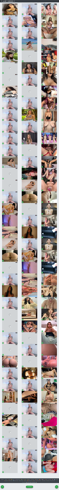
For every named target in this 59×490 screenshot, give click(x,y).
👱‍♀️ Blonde (29, 479)
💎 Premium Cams (15, 480)
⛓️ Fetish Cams (21, 480)
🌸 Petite (43, 479)
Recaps (30, 482)
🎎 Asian (2, 479)
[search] (56, 486)
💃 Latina (9, 479)
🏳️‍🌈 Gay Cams (6, 480)
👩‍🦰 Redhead (36, 479)
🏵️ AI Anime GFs (29, 480)
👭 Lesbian (49, 479)
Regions (27, 482)
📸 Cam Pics (48, 480)
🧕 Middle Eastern (17, 479)
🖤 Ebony (5, 479)
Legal (36, 482)
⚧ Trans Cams (11, 480)
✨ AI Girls (25, 480)
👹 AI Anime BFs (38, 480)
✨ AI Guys (34, 480)
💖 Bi (52, 479)
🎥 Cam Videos (44, 480)
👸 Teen (26, 479)
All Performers (33, 482)
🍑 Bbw (40, 479)
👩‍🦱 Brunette (32, 479)
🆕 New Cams (56, 479)
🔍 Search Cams (52, 480)
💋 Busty (46, 479)
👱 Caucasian (12, 479)
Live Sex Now (29, 486)
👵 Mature (22, 479)
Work (28, 482)
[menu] (2, 486)
